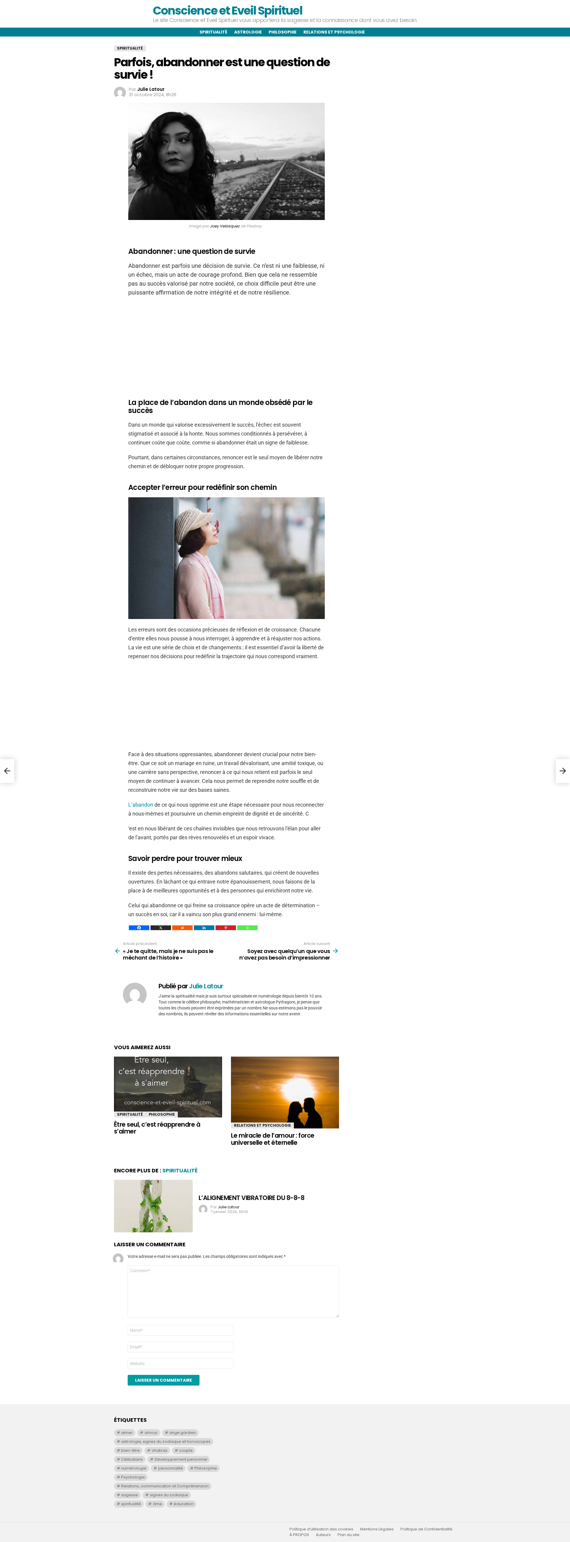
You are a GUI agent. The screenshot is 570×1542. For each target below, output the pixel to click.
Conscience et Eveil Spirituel (227, 10)
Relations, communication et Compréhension (165, 1486)
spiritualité (131, 1504)
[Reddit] (182, 927)
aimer (127, 1432)
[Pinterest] (226, 927)
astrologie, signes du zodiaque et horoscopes (165, 1441)
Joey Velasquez (225, 226)
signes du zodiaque (169, 1495)
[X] (161, 927)
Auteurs (323, 1534)
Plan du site (349, 1534)
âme (157, 1504)
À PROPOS (299, 1534)
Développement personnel (181, 1459)
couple (186, 1450)
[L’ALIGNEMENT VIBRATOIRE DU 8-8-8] (153, 1206)
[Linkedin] (204, 927)
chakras (159, 1450)
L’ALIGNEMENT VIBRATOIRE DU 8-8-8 (251, 1197)
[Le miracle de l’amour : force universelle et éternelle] (285, 1093)
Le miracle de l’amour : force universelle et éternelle (272, 1139)
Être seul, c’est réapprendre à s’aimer (157, 1128)
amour (151, 1432)
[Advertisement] (226, 344)
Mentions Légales (377, 1529)
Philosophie (283, 32)
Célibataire (132, 1459)
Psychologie (133, 1477)
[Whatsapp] (247, 927)
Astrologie (248, 32)
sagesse (129, 1495)
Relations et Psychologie (262, 1125)
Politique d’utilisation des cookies (321, 1529)
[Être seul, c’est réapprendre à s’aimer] (168, 1087)
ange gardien (182, 1432)
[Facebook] (139, 927)
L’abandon (141, 805)
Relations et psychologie (334, 32)
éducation (184, 1504)
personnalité (170, 1468)
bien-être (130, 1450)
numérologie (133, 1468)
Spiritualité (213, 32)
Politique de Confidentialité (426, 1529)
